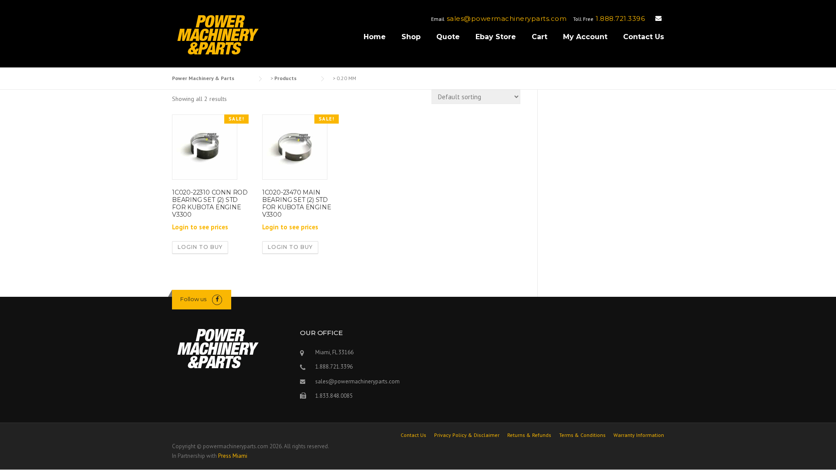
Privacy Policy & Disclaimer (466, 435)
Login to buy (200, 247)
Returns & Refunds (529, 435)
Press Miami (232, 456)
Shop (411, 37)
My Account (585, 37)
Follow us (193, 298)
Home (375, 37)
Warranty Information (639, 435)
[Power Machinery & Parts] (217, 34)
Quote (448, 37)
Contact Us (643, 37)
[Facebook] (217, 299)
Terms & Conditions (582, 435)
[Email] (658, 18)
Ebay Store (495, 37)
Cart (539, 37)
